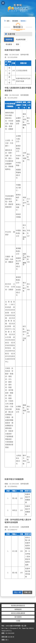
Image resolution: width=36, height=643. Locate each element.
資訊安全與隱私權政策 (18, 613)
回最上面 (27, 592)
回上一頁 (17, 592)
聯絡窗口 (23, 21)
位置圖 (18, 621)
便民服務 (15, 21)
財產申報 (9, 39)
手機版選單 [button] (3, 3)
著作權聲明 (18, 617)
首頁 (8, 21)
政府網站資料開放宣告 (18, 605)
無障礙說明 (18, 609)
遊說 (17, 44)
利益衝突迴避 (21, 39)
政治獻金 (9, 44)
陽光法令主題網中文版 (18, 7)
